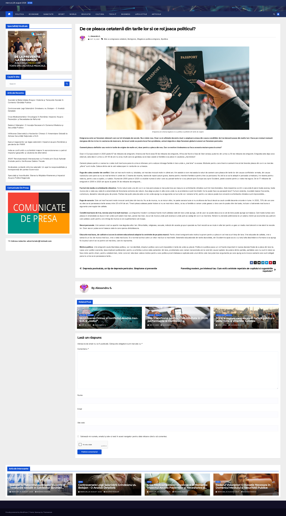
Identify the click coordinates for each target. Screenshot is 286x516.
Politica (19, 14)
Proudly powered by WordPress (17, 512)
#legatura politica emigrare (148, 39)
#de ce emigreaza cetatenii (115, 39)
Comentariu (83, 349)
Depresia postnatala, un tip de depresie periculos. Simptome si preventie (120, 268)
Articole (156, 14)
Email (79, 409)
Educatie (86, 14)
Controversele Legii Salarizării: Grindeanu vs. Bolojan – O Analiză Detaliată (107, 486)
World (73, 14)
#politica (164, 39)
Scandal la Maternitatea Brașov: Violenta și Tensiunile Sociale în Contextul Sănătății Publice (37, 487)
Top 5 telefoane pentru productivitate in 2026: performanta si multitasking (177, 320)
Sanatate (48, 14)
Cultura (100, 14)
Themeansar (47, 512)
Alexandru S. (95, 36)
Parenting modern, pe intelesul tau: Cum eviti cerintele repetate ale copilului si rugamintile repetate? (227, 269)
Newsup (38, 512)
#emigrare (131, 39)
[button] (274, 14)
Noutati (82, 315)
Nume (80, 395)
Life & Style (141, 14)
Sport (61, 14)
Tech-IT (112, 14)
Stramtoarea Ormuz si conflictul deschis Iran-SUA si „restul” (108, 320)
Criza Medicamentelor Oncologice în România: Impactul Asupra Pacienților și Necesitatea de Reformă (177, 487)
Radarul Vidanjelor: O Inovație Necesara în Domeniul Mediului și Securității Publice (243, 486)
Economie (34, 14)
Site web (81, 423)
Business (125, 14)
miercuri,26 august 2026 (23, 492)
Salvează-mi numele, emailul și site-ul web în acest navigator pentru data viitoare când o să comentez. (123, 436)
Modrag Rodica (43, 492)
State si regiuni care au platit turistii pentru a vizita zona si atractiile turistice (245, 320)
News (12, 482)
